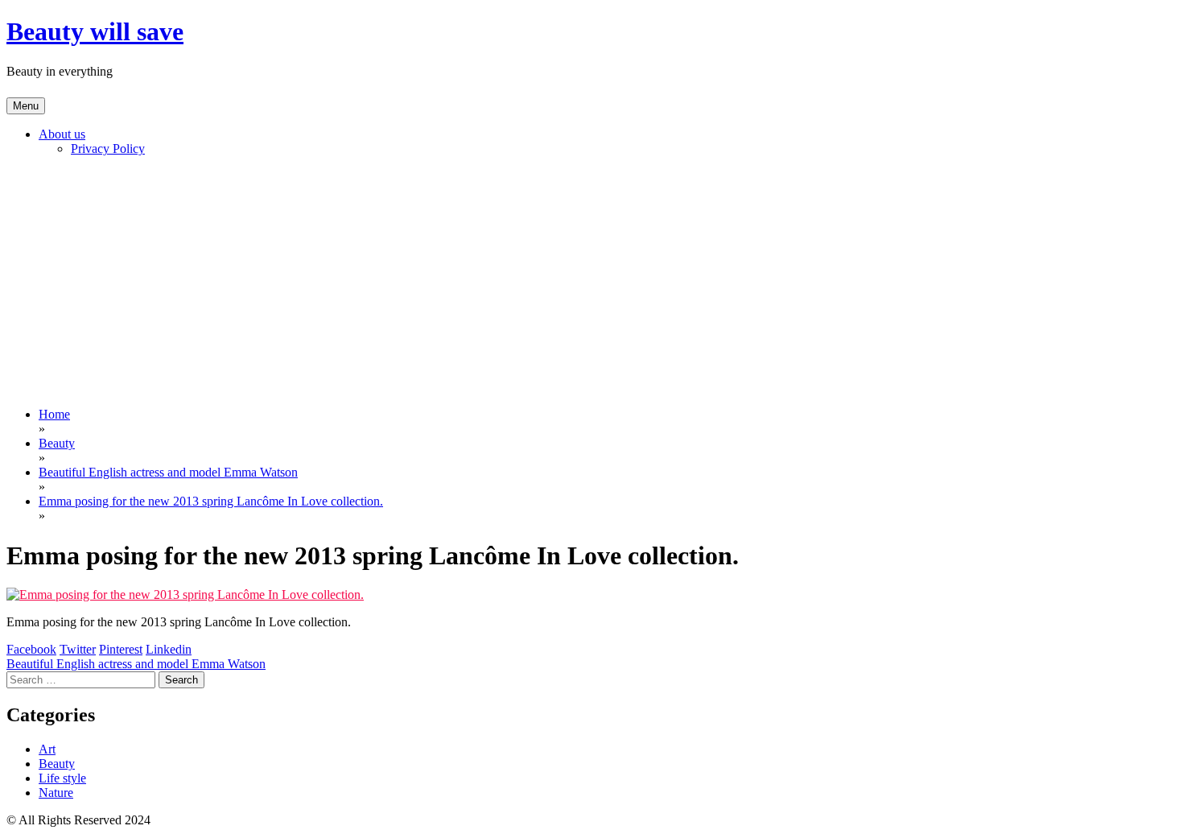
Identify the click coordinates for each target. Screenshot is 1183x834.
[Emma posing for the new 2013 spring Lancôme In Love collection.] (185, 594)
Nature (56, 792)
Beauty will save (94, 31)
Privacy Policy (108, 148)
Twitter (78, 649)
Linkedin (169, 649)
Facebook (31, 649)
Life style (62, 778)
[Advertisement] (591, 281)
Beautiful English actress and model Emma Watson (136, 664)
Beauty (57, 763)
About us (62, 134)
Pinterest (120, 649)
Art (47, 749)
